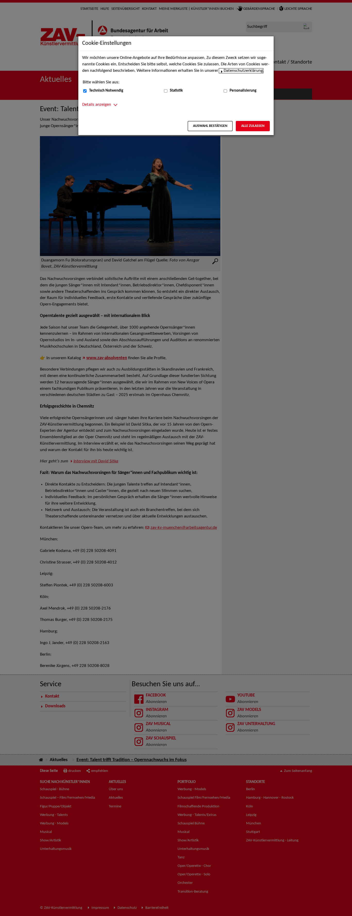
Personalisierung (243, 91)
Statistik (176, 91)
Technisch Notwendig (106, 91)
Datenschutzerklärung (243, 71)
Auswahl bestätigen (210, 126)
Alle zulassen (252, 126)
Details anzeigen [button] (96, 105)
